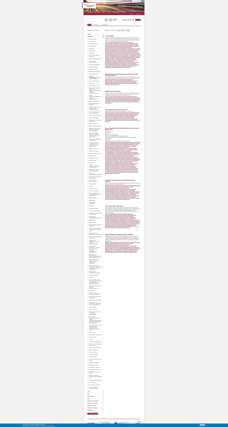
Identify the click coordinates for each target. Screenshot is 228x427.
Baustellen (91, 186)
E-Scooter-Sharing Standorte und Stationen (95, 360)
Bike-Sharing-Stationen (93, 349)
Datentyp (89, 34)
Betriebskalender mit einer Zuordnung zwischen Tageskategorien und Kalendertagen (94, 261)
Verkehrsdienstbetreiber (93, 275)
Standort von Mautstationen (94, 85)
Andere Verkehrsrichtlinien (94, 81)
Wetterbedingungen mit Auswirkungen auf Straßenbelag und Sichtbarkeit (95, 194)
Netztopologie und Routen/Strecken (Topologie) (94, 272)
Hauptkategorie (90, 36)
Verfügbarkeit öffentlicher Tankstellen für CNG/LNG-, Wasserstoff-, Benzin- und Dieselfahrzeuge (94, 144)
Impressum (138, 422)
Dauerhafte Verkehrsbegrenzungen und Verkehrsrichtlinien (94, 77)
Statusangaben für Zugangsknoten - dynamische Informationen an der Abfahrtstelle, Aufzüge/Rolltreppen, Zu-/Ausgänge (94, 249)
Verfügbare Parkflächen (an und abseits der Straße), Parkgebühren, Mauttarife (95, 108)
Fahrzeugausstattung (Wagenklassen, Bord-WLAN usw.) (95, 294)
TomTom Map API (109, 35)
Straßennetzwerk (126, 67)
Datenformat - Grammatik (92, 403)
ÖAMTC (106, 142)
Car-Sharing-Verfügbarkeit (94, 362)
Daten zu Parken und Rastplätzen (108, 34)
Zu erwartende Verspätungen (94, 210)
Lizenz (89, 391)
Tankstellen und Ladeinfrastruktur (125, 34)
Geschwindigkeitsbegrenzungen (95, 71)
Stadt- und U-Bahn (128, 120)
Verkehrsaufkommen (122, 61)
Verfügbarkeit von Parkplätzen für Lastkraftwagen (95, 121)
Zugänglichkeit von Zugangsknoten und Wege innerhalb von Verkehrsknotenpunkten (94, 242)
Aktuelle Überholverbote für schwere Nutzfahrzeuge (94, 170)
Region (89, 398)
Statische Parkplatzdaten (94, 117)
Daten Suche (89, 12)
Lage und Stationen (92, 337)
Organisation (90, 410)
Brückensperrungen (92, 160)
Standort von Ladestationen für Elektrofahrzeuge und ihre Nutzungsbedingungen (95, 129)
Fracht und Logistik (116, 34)
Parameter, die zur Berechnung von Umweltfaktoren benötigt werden (95, 229)
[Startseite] (89, 5)
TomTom (107, 42)
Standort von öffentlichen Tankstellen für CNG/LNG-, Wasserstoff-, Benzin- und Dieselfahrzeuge (94, 135)
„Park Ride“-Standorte (93, 123)
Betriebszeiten (92, 290)
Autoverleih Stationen (93, 356)
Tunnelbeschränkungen (93, 67)
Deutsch (138, 0)
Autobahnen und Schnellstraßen (123, 66)
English (134, 0)
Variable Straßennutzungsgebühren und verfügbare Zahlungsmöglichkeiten (95, 97)
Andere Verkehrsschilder (93, 73)
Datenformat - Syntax (91, 405)
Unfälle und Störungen (93, 188)
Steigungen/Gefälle (92, 46)
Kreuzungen (91, 48)
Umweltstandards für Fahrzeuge (95, 380)
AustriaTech (107, 96)
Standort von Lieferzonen (94, 151)
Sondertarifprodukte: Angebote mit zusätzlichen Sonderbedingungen (95, 313)
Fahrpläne (91, 277)
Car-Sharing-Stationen (93, 352)
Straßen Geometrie (92, 39)
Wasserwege (107, 121)
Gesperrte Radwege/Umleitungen (95, 58)
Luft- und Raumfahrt (93, 382)
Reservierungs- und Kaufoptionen (95, 341)
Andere (124, 117)
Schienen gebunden (109, 120)
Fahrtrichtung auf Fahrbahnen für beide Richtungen (95, 177)
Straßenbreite (91, 41)
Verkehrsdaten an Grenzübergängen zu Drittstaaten (95, 217)
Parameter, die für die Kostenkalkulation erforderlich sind (95, 234)
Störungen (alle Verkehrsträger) (95, 300)
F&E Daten (123, 12)
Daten (89, 24)
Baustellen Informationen (106, 34)
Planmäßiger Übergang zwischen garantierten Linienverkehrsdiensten (95, 287)
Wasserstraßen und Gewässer (94, 384)
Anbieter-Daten (92, 332)
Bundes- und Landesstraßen (128, 83)
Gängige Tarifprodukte (93, 309)
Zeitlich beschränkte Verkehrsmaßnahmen (93, 181)
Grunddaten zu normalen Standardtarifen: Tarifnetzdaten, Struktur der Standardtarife (95, 303)
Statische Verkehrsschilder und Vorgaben (121, 34)
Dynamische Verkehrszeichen (111, 34)
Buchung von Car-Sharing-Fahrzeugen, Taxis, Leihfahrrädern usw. (95, 376)
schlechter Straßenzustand (94, 190)
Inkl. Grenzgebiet (108, 66)
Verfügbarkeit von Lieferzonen (95, 153)
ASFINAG (106, 79)
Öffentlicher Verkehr (118, 126)
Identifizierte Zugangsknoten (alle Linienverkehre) (95, 237)
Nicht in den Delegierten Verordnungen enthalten (93, 388)
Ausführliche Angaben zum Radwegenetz (94, 56)
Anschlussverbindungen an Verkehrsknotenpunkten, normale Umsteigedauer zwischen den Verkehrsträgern (95, 267)
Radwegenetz (126, 115)
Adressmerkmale (92, 220)
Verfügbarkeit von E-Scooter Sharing (94, 372)
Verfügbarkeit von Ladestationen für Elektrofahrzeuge (95, 140)
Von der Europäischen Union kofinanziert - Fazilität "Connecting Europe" (121, 423)
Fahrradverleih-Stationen (93, 354)
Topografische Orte (92, 222)
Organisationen (96, 24)
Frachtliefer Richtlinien (93, 148)
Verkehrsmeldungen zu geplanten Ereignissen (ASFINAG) (119, 234)
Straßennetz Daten (123, 34)
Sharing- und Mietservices (121, 126)
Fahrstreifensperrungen (109, 48)
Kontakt (108, 12)
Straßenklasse (92, 50)
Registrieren (138, 14)
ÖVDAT (106, 112)
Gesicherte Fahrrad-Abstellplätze (95, 126)
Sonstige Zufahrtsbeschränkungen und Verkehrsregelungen (94, 166)
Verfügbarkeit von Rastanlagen (95, 115)
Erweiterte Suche (111, 19)
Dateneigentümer (105, 24)
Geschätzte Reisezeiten (93, 208)
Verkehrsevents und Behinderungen (128, 34)
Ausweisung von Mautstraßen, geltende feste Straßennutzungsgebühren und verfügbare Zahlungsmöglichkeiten (95, 90)
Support (103, 12)
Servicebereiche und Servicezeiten (95, 334)
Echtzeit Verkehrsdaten (113, 34)
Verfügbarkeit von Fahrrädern (94, 369)
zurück (138, 19)
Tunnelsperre (91, 162)
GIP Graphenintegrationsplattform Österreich (116, 109)
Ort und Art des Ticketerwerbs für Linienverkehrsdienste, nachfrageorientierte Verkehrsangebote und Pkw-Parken (95, 328)
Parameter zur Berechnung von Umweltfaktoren (95, 297)
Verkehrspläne (92, 83)
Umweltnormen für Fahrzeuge (94, 347)
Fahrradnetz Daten (106, 108)
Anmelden (132, 14)
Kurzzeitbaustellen (92, 183)
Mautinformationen (118, 34)
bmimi (104, 423)
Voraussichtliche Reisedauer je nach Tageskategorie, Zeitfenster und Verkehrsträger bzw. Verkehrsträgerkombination (95, 281)
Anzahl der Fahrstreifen (93, 43)
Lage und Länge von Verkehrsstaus (93, 203)
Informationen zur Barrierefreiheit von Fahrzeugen (95, 345)
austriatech (91, 423)
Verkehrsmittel (90, 396)
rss (133, 20)
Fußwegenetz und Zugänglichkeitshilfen (93, 62)
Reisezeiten (91, 206)
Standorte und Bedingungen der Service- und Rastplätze (95, 113)
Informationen (97, 12)
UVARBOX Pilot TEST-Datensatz (113, 91)
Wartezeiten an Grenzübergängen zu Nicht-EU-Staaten (95, 214)
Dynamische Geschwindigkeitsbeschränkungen (95, 174)
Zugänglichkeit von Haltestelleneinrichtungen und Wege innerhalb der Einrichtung (95, 256)
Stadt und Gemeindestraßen (117, 67)
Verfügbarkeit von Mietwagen (94, 367)
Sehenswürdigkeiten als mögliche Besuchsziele (95, 225)
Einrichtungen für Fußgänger (94, 64)
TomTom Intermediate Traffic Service (114, 206)
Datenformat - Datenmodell (92, 400)
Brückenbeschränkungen (93, 69)
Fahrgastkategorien (92, 307)
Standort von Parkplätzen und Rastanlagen (94, 104)
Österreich (114, 66)
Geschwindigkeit (92, 200)
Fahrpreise (91, 339)
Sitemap (139, 421)
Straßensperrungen (92, 155)
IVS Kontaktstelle (116, 12)
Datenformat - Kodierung (92, 407)
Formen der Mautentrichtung (94, 101)
